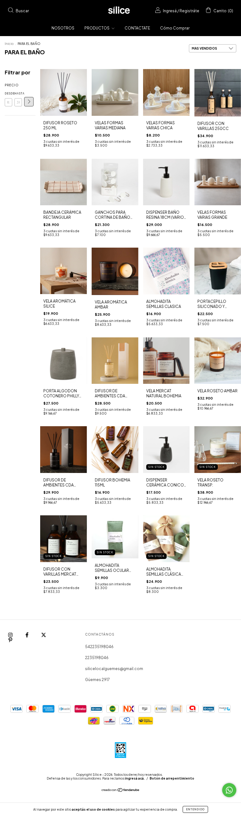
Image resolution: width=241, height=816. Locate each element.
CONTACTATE (137, 28)
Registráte (189, 10)
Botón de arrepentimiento (172, 778)
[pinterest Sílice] (10, 639)
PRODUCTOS (97, 28)
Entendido (195, 809)
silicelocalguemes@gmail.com (114, 668)
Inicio (9, 44)
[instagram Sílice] (11, 634)
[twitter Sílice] (43, 634)
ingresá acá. (135, 778)
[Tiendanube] (120, 790)
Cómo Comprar (175, 28)
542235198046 (99, 646)
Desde (8, 93)
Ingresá (170, 10)
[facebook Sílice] (27, 634)
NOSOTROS (62, 28)
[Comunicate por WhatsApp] (229, 790)
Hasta (18, 93)
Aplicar (29, 101)
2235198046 (97, 657)
